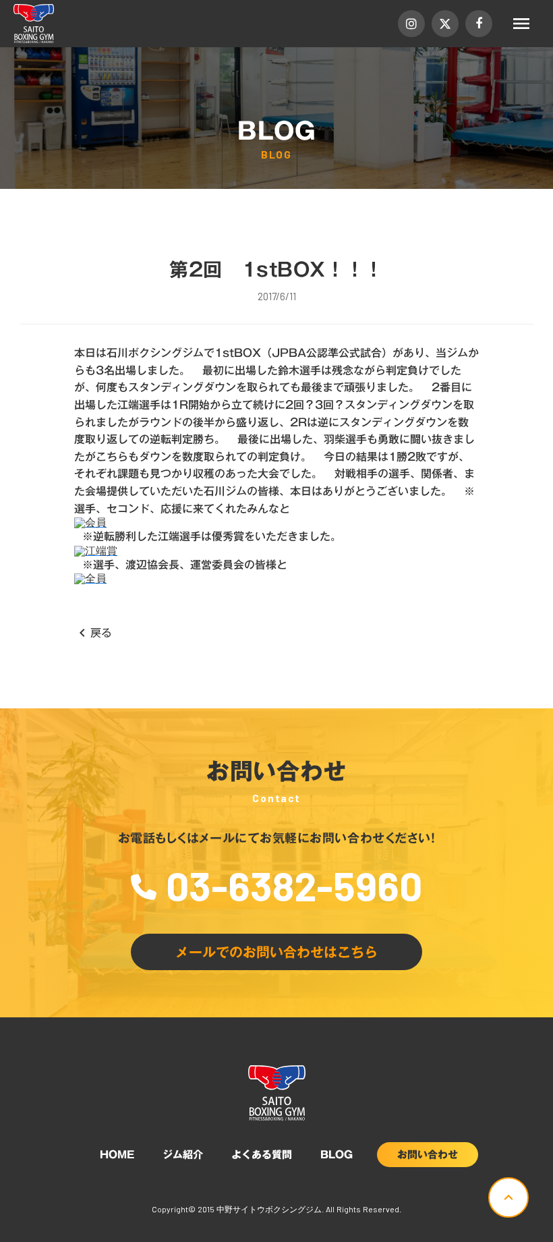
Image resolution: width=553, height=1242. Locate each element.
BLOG (336, 1154)
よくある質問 (261, 1154)
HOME (117, 1154)
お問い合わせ (427, 1154)
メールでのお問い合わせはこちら (276, 951)
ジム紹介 (183, 1154)
